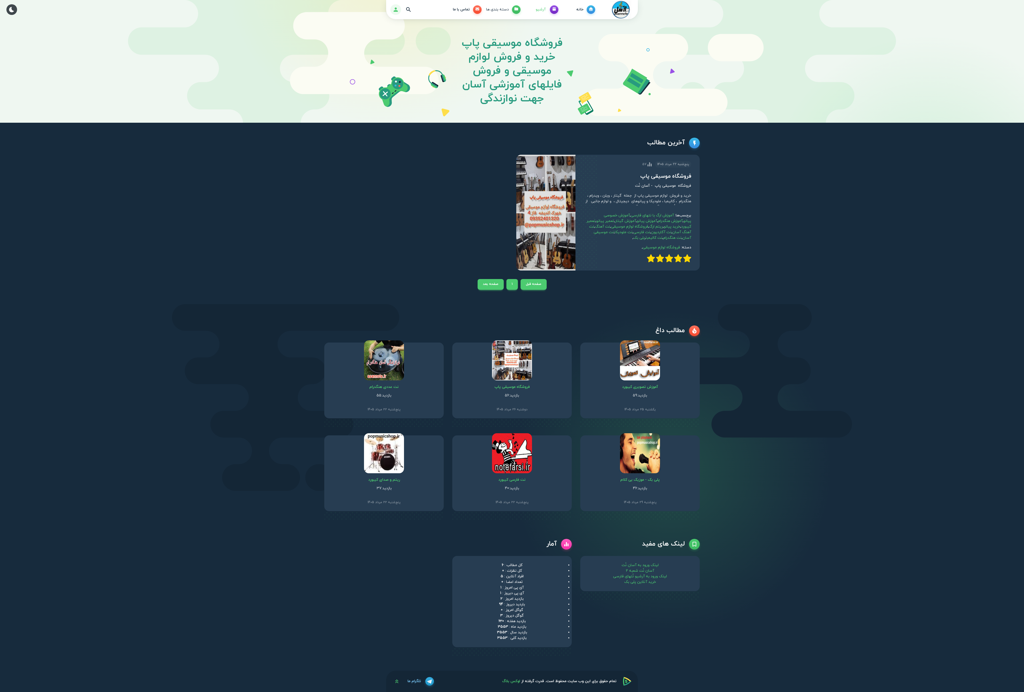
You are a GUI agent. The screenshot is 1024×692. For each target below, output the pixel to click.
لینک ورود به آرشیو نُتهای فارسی (640, 576)
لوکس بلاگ (511, 681)
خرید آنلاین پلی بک (640, 581)
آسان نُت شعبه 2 (640, 570)
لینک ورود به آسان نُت (640, 565)
